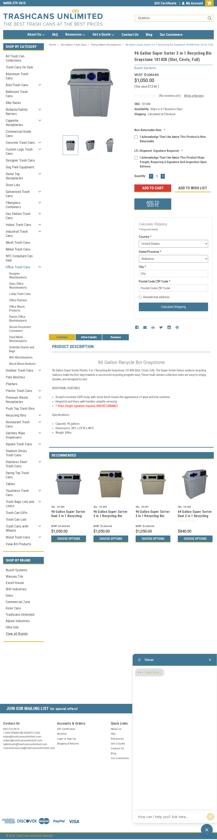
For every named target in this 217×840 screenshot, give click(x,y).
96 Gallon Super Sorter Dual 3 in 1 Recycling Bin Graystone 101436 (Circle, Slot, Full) (68, 518)
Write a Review (194, 95)
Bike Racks (13, 103)
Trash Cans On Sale (19, 67)
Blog (149, 34)
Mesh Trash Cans (18, 242)
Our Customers (171, 34)
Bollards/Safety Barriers (17, 111)
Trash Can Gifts (16, 513)
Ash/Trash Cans (17, 85)
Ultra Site (12, 627)
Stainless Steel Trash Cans (16, 464)
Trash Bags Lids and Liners (20, 504)
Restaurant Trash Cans (18, 424)
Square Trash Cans (19, 444)
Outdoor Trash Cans (19, 370)
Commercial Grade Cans (18, 133)
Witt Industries (16, 589)
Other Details (89, 337)
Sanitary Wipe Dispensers (15, 435)
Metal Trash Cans (18, 249)
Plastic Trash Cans (19, 391)
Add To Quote (152, 204)
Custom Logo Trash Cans (19, 151)
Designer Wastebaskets (18, 275)
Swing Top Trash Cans (17, 475)
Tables (10, 484)
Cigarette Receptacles (14, 122)
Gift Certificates (66, 729)
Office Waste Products (17, 308)
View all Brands (17, 633)
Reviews (116, 337)
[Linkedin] (169, 327)
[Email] (145, 327)
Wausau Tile (14, 576)
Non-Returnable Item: (149, 130)
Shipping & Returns (68, 743)
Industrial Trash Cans (17, 233)
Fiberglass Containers (13, 205)
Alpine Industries (18, 621)
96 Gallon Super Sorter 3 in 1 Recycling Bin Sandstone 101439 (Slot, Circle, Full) (110, 518)
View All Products (18, 544)
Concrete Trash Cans (20, 142)
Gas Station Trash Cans (18, 216)
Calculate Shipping (173, 307)
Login (60, 738)
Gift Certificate (165, 3)
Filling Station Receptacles (106, 44)
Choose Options (68, 538)
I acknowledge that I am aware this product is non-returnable (173, 139)
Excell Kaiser (15, 583)
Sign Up (71, 738)
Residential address (156, 297)
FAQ (55, 34)
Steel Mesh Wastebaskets (18, 339)
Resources (73, 34)
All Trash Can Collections (15, 58)
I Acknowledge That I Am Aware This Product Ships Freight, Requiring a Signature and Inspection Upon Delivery (173, 162)
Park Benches (15, 377)
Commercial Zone (18, 602)
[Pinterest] (177, 327)
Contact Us (130, 34)
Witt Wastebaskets (21, 357)
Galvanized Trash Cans (18, 194)
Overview (62, 337)
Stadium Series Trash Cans (16, 453)
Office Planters (18, 300)
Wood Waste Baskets (22, 364)
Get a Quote (102, 34)
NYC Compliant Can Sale (19, 258)
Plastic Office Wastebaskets (18, 318)
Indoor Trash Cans (18, 225)
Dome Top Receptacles (14, 176)
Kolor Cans (13, 608)
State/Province (150, 251)
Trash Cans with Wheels (17, 528)
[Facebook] (137, 327)
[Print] (153, 327)
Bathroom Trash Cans (17, 94)
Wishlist (62, 733)
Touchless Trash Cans (17, 493)
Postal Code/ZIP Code (154, 281)
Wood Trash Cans (18, 537)
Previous (53, 90)
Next (127, 90)
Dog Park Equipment (20, 167)
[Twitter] (161, 327)
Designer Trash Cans (20, 160)
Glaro (9, 595)
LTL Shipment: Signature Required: (158, 150)
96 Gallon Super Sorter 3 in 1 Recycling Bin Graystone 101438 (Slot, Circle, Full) (169, 44)
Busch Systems (16, 570)
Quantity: (140, 176)
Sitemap (48, 835)
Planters (12, 384)
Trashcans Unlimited (20, 614)
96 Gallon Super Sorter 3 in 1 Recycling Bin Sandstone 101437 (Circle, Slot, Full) (153, 518)
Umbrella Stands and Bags (21, 349)
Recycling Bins (16, 415)
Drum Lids (13, 185)
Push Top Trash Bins (20, 408)
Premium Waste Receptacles (17, 399)
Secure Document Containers (20, 329)
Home (52, 44)
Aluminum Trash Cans (17, 76)
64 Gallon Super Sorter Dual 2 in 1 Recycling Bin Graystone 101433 (195, 516)
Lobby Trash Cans (20, 294)
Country (145, 236)
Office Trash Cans (18, 267)
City (142, 266)
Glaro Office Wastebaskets (18, 285)
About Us (34, 34)
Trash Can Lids (16, 519)
